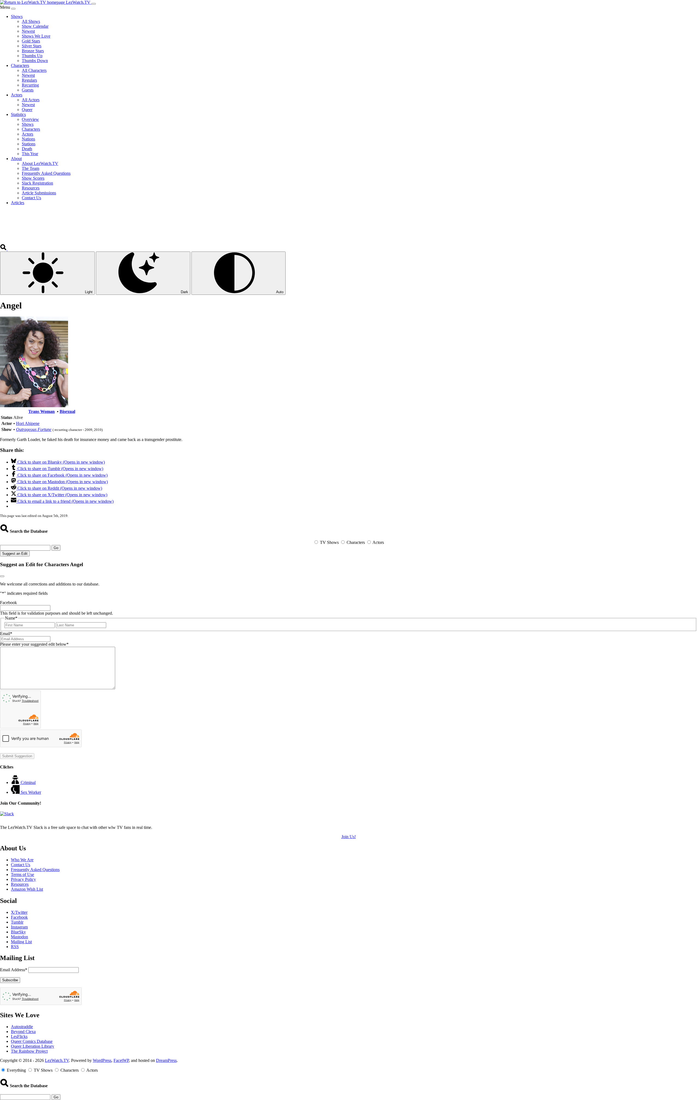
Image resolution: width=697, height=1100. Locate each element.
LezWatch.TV (57, 1060)
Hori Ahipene (27, 423)
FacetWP (121, 1060)
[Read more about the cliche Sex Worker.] (16, 792)
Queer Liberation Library (32, 1046)
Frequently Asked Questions (35, 869)
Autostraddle (22, 1026)
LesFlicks (19, 1036)
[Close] (13, 9)
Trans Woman (41, 411)
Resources (20, 884)
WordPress (102, 1060)
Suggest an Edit (14, 553)
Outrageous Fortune (33, 429)
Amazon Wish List (27, 889)
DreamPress (166, 1060)
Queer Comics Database (32, 1041)
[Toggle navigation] (93, 4)
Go (56, 548)
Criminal (28, 782)
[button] (4, 249)
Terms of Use (22, 874)
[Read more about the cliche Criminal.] (16, 782)
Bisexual (67, 411)
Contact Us (20, 864)
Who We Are (22, 859)
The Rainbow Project (29, 1051)
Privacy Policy (23, 879)
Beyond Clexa (23, 1031)
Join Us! (348, 836)
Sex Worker (31, 792)
